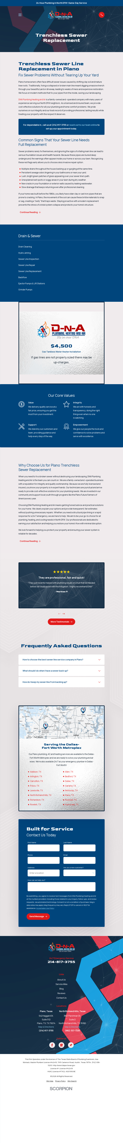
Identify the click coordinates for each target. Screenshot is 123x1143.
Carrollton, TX (36, 781)
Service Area (61, 984)
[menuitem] (49, 1081)
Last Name (67, 843)
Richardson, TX (37, 799)
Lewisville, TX (36, 790)
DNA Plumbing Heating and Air (32, 99)
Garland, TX (70, 785)
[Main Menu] (20, 14)
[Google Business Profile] (61, 1045)
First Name (32, 843)
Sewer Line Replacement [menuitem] (29, 271)
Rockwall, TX (71, 799)
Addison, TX (35, 771)
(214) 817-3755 (46, 1030)
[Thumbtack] (71, 1045)
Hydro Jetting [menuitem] (24, 253)
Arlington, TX (36, 776)
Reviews (61, 993)
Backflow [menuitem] (22, 277)
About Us (61, 979)
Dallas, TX (69, 781)
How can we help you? (36, 880)
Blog (61, 988)
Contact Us (61, 997)
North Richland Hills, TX (40, 795)
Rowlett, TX (35, 804)
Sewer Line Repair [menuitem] (26, 265)
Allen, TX (69, 771)
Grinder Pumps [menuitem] (25, 289)
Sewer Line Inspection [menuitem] (28, 259)
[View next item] (63, 614)
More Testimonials (60, 621)
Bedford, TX (70, 776)
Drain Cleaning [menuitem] (25, 246)
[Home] (60, 14)
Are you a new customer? (73, 868)
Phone (30, 855)
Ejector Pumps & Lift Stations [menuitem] (31, 283)
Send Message (36, 916)
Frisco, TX (34, 785)
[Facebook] (52, 1045)
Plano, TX (69, 795)
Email (65, 855)
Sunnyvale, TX (71, 804)
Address (31, 868)
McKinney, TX (71, 790)
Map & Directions (46, 1026)
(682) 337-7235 (72, 1030)
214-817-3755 (61, 962)
